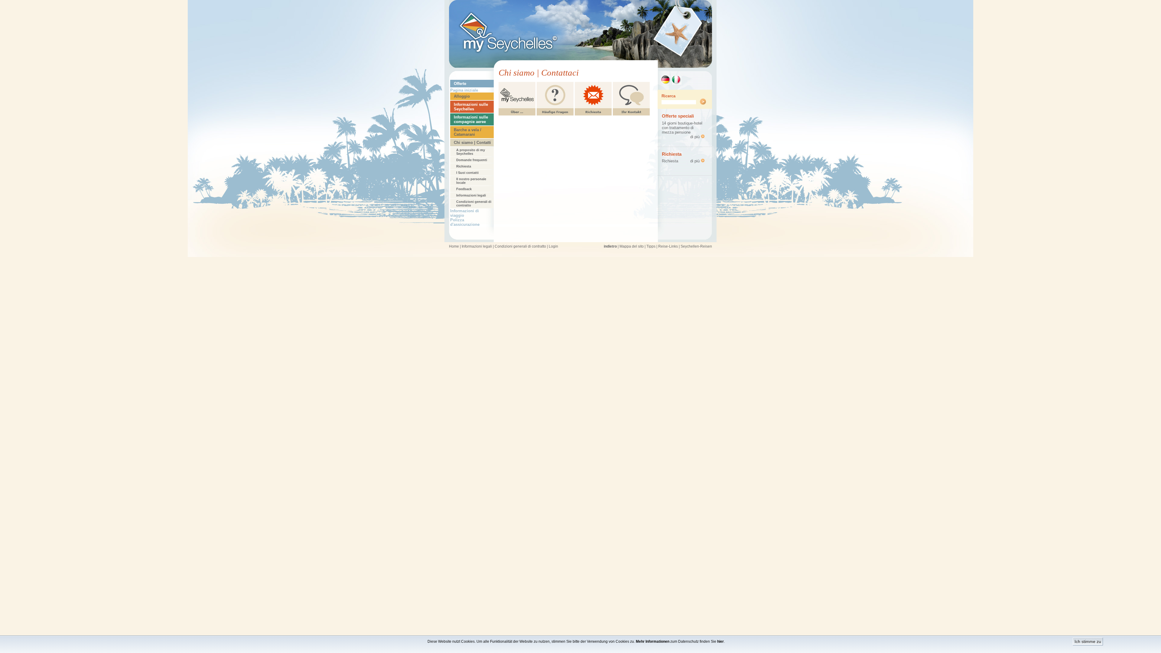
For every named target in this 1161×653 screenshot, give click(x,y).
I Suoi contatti (467, 172)
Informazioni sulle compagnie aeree (471, 119)
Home (454, 246)
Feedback (464, 189)
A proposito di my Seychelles (470, 151)
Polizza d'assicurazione (465, 222)
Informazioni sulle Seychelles (471, 106)
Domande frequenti (471, 160)
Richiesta (463, 166)
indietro (610, 246)
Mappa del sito (632, 246)
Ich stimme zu (1088, 641)
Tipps (650, 246)
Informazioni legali (471, 195)
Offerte (460, 83)
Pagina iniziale (464, 90)
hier (720, 641)
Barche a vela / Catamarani (467, 132)
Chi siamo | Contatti (472, 142)
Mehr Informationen (652, 641)
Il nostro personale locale (471, 180)
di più (695, 137)
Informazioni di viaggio (464, 213)
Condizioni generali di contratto (473, 203)
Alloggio (462, 96)
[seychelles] (580, 66)
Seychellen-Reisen (696, 246)
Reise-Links (668, 246)
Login (553, 246)
